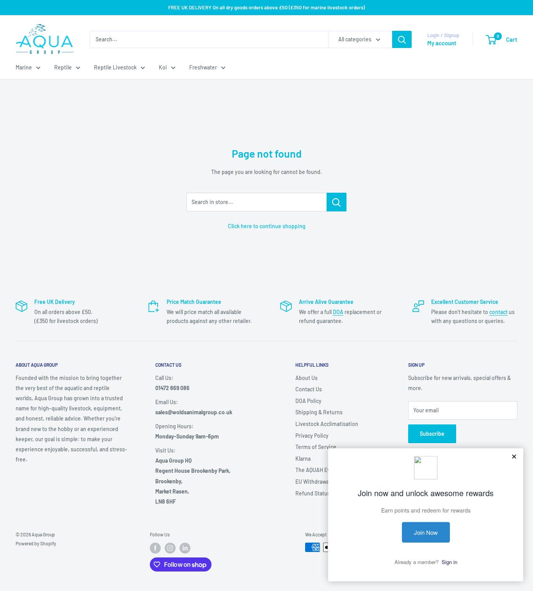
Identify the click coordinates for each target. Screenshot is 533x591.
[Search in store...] (336, 202)
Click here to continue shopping (267, 226)
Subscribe (432, 433)
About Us (306, 377)
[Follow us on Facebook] (155, 548)
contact (498, 312)
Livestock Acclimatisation (326, 424)
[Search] (402, 39)
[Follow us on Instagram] (170, 548)
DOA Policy (308, 401)
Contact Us (308, 389)
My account (442, 42)
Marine (24, 67)
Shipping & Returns (319, 412)
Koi (163, 67)
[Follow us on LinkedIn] (184, 548)
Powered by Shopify (36, 543)
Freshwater (203, 67)
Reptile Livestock (115, 67)
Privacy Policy (312, 435)
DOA (338, 312)
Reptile (63, 67)
